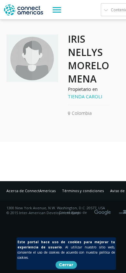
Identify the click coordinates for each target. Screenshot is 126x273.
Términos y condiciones (83, 190)
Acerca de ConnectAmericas (31, 190)
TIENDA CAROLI (85, 96)
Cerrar (66, 264)
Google (103, 210)
